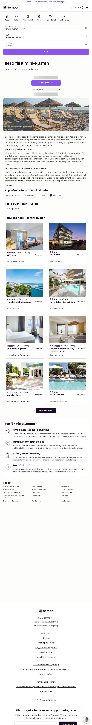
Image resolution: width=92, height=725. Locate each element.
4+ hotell (30, 195)
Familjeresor (36, 501)
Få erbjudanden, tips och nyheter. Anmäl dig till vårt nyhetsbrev (46, 687)
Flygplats (34, 89)
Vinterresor (65, 486)
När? (7, 35)
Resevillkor (46, 633)
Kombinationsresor (39, 490)
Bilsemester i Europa (10, 501)
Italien (17, 69)
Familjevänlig (14, 195)
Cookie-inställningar (48, 700)
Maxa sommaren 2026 (11, 486)
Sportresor (36, 496)
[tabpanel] (46, 39)
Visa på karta (14, 209)
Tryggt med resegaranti (46, 648)
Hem (7, 69)
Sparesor (64, 496)
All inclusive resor (9, 490)
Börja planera (46, 83)
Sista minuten (37, 486)
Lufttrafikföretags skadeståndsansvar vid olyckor (46, 669)
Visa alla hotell (46, 410)
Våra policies (46, 674)
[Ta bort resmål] (86, 28)
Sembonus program (46, 682)
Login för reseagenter (46, 657)
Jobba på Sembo (46, 643)
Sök (46, 52)
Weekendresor (66, 493)
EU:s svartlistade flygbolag (46, 665)
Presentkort (46, 691)
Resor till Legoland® (68, 490)
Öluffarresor (36, 493)
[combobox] (44, 29)
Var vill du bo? (10, 27)
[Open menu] (87, 7)
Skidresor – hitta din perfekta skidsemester (13, 497)
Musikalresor (65, 501)
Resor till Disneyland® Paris (12, 493)
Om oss (46, 638)
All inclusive (57, 195)
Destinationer (46, 652)
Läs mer (8, 185)
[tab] (7, 18)
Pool (43, 195)
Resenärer (9, 43)
